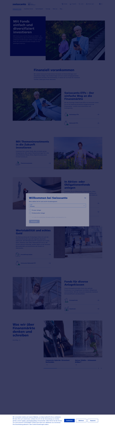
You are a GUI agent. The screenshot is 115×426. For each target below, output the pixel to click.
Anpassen (93, 420)
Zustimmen (69, 420)
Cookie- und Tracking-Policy (29, 420)
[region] (57, 420)
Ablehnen (81, 420)
